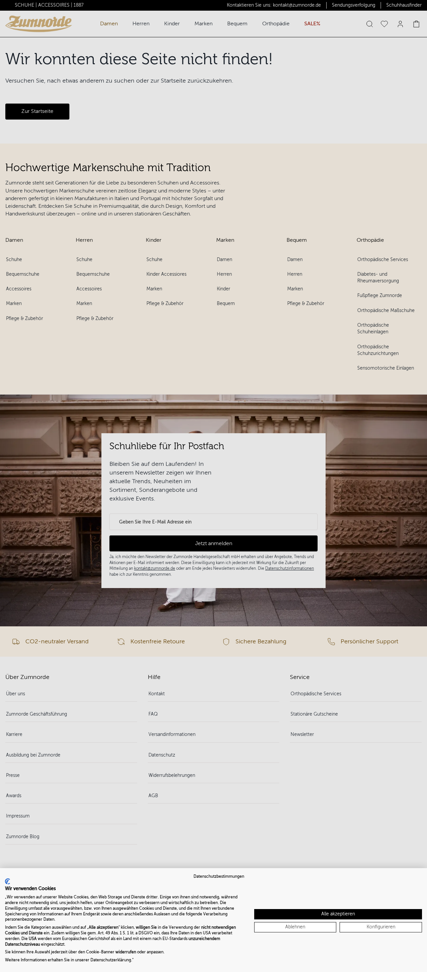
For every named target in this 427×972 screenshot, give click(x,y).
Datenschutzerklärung (110, 960)
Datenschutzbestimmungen (218, 876)
